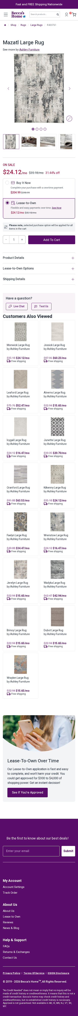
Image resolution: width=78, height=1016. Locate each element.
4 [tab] (45, 129)
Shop (13, 25)
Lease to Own (11, 917)
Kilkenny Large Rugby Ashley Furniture (55, 489)
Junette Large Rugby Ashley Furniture (55, 442)
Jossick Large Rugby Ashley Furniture (55, 347)
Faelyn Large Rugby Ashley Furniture (18, 537)
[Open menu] (6, 14)
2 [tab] (37, 129)
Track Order (10, 893)
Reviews (8, 922)
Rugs (23, 25)
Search (59, 15)
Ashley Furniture (29, 50)
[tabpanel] (39, 88)
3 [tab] (41, 129)
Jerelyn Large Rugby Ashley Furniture (18, 585)
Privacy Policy (11, 973)
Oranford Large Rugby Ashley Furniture (18, 489)
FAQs (6, 946)
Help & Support (15, 940)
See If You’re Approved (27, 792)
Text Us (43, 306)
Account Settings (13, 887)
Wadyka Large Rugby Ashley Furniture (55, 585)
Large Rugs (36, 25)
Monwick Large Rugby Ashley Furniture (18, 347)
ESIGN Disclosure (58, 973)
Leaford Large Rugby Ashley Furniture (18, 394)
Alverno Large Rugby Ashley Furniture (55, 394)
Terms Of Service (33, 973)
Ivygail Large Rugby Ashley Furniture (18, 442)
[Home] (5, 25)
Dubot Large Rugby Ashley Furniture (55, 632)
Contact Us (10, 958)
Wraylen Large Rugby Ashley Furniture (18, 680)
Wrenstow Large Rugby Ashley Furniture (56, 537)
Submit (68, 851)
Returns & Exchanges (16, 952)
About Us (10, 904)
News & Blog (11, 928)
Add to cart (51, 240)
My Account (12, 880)
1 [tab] (33, 129)
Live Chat (19, 306)
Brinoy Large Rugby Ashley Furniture (18, 632)
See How (56, 208)
